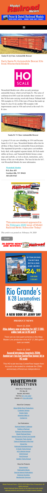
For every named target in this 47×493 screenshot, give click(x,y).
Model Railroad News (23, 434)
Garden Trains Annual (23, 459)
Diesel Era (23, 444)
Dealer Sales (23, 413)
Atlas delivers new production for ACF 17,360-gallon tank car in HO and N (23, 330)
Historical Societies (23, 475)
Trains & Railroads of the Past (23, 441)
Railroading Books (23, 470)
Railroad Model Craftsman (23, 426)
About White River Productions (23, 408)
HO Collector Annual (23, 451)
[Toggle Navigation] (23, 27)
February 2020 (18, 225)
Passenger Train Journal (23, 439)
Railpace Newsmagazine (23, 431)
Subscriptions (23, 467)
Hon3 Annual (23, 456)
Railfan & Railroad (23, 429)
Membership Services (23, 477)
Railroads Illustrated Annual (23, 446)
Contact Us (23, 418)
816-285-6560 (28, 398)
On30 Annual (23, 454)
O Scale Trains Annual (23, 449)
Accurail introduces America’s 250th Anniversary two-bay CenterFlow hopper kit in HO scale (23, 355)
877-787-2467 (26, 396)
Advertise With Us (23, 415)
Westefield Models (13, 167)
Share (7, 238)
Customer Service (23, 410)
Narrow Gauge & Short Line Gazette (23, 436)
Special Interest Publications (23, 472)
